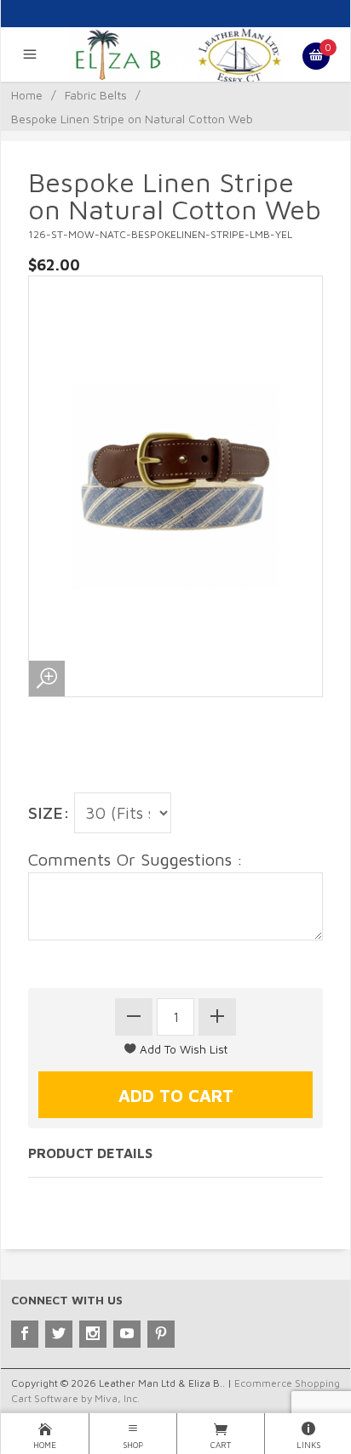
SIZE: (49, 812)
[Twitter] (58, 1334)
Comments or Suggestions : (135, 859)
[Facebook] (24, 1334)
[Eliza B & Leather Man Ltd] (175, 54)
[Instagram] (92, 1334)
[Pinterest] (161, 1334)
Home (27, 95)
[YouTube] (127, 1334)
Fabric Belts (96, 95)
